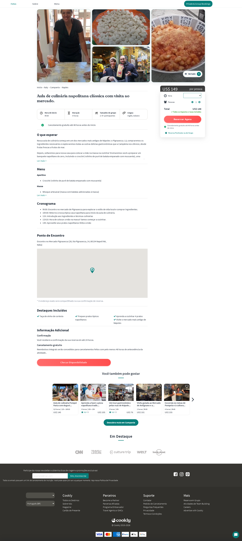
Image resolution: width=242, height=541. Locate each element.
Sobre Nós (67, 503)
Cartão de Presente (71, 510)
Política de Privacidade (109, 480)
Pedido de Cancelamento (155, 503)
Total (167, 109)
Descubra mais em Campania (121, 422)
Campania (55, 87)
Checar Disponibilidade (74, 362)
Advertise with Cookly (193, 510)
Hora (170, 96)
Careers (187, 507)
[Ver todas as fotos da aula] (63, 45)
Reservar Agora (183, 119)
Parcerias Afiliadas (111, 503)
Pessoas (171, 102)
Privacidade (148, 510)
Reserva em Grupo (192, 500)
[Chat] (235, 534)
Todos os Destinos (71, 500)
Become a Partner (111, 500)
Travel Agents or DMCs (113, 510)
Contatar (147, 500)
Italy (46, 87)
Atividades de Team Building (197, 503)
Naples (65, 87)
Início (39, 87)
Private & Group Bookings (198, 3)
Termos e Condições (152, 513)
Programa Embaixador (113, 507)
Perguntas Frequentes (153, 507)
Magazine (67, 507)
